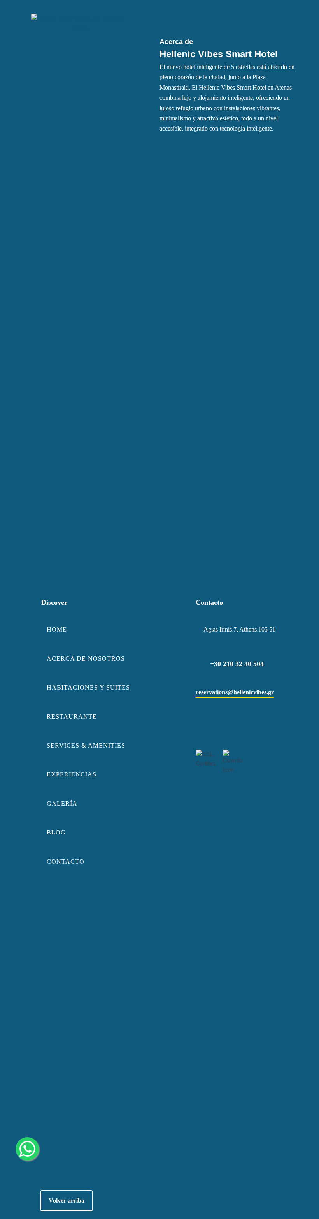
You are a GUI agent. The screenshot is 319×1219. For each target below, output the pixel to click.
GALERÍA (62, 803)
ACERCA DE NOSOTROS (86, 658)
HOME (57, 629)
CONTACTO (65, 861)
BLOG (56, 832)
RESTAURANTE (72, 716)
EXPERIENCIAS (71, 774)
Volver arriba (66, 1200)
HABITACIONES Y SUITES (88, 687)
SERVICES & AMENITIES (86, 745)
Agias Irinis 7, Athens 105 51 (239, 629)
